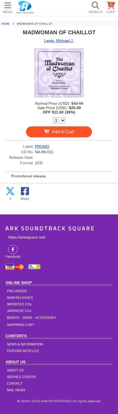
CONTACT (15, 383)
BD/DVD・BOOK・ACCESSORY (31, 318)
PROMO (42, 146)
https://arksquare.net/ (26, 237)
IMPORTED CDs (19, 304)
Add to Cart (63, 131)
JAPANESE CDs (19, 311)
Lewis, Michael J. (59, 40)
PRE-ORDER (17, 291)
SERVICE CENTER (21, 377)
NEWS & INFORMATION (25, 344)
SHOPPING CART (20, 325)
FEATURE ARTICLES (23, 351)
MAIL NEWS (16, 390)
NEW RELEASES (20, 298)
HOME (25, 7)
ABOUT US (15, 370)
